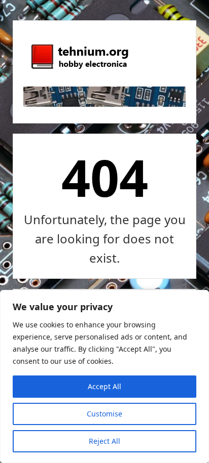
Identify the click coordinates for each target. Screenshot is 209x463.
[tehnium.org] (79, 69)
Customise (104, 413)
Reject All (104, 441)
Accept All (104, 386)
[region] (104, 376)
